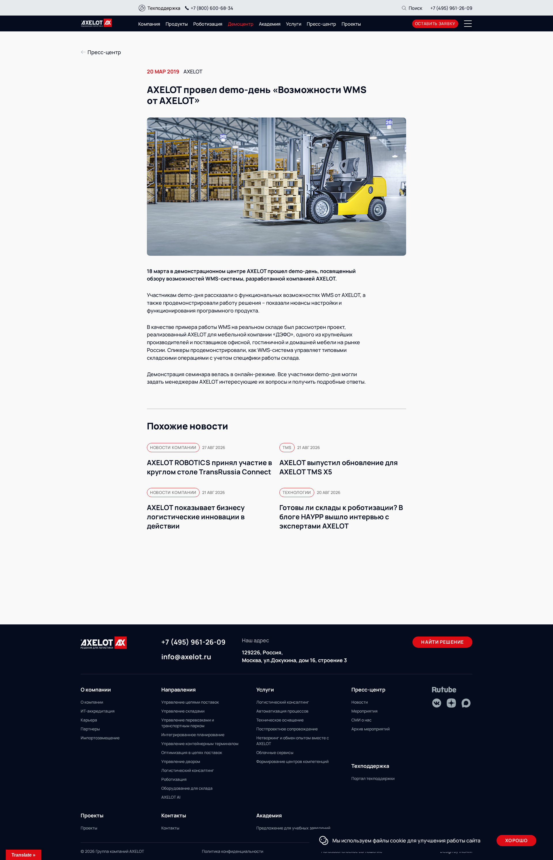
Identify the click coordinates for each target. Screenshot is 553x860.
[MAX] (466, 703)
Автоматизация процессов (282, 711)
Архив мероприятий (370, 729)
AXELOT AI (170, 797)
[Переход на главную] (96, 22)
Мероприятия (364, 711)
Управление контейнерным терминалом (199, 743)
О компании (92, 702)
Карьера (89, 720)
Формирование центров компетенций (292, 761)
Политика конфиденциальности (232, 851)
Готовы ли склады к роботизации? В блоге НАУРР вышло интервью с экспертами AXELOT (341, 517)
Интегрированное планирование (192, 734)
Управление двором (180, 761)
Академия (270, 24)
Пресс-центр (321, 24)
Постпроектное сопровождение (287, 729)
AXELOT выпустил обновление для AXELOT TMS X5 (338, 467)
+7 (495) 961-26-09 (451, 8)
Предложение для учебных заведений (293, 828)
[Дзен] (451, 703)
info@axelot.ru (186, 657)
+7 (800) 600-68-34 (212, 8)
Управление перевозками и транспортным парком (187, 722)
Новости (359, 702)
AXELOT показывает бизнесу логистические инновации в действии (196, 517)
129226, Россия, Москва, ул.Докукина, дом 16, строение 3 (294, 656)
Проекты (351, 24)
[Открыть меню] (468, 23)
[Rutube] (444, 690)
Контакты (170, 828)
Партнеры (90, 729)
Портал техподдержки (373, 778)
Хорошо (516, 840)
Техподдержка (163, 8)
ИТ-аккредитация (98, 711)
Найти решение (442, 642)
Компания (149, 24)
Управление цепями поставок (190, 702)
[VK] (436, 703)
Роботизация (207, 24)
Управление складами (182, 711)
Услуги (293, 24)
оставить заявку (435, 23)
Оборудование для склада (187, 788)
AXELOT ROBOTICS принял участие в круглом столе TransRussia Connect (209, 467)
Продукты (177, 24)
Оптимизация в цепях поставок (191, 752)
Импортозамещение (100, 737)
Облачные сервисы (274, 752)
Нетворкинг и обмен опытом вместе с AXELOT (292, 740)
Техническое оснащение (280, 720)
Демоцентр (240, 24)
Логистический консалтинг (187, 770)
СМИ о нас (361, 720)
